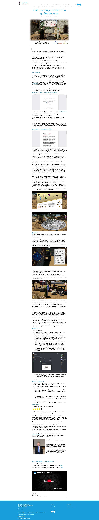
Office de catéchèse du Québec (47, 74)
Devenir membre (53, 4)
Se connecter (73, 4)
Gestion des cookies (21, 516)
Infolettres (68, 4)
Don (58, 4)
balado (61, 465)
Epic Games (38, 85)
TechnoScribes (35, 83)
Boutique (42, 4)
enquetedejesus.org (62, 111)
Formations (62, 4)
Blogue (46, 4)
